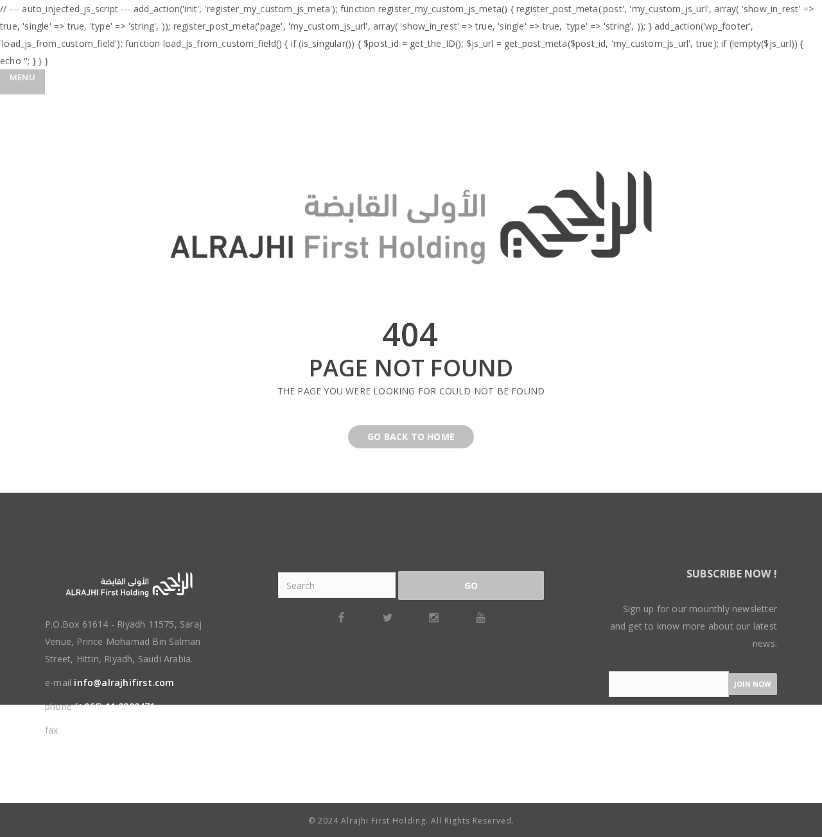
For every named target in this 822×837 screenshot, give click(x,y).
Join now (752, 684)
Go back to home (411, 436)
